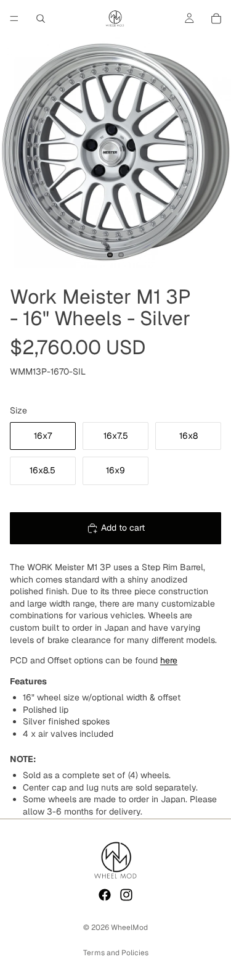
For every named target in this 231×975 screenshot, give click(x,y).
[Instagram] (126, 894)
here (168, 660)
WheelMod (129, 927)
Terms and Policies (115, 953)
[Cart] (216, 18)
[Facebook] (104, 894)
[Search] (40, 18)
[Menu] (14, 18)
